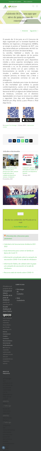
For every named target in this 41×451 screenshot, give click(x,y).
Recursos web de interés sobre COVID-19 (18, 272)
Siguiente (33, 31)
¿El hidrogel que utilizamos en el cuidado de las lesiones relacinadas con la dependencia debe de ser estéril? (7, 388)
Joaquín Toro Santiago (11, 125)
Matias (5, 403)
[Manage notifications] (3, 447)
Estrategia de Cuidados (20, 291)
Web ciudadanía (20, 299)
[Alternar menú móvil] (37, 6)
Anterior (25, 31)
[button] (4, 167)
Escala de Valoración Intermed (7, 411)
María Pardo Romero (7, 419)
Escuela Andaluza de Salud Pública (7, 309)
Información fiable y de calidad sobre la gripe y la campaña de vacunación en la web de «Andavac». (20, 266)
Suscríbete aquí (20, 226)
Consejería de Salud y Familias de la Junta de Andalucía (7, 295)
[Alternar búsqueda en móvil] (33, 6)
